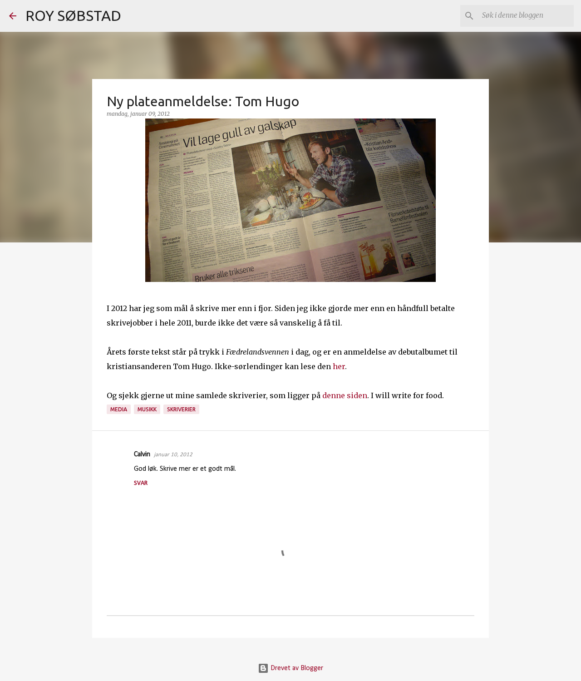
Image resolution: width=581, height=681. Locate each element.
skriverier (181, 409)
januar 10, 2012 (173, 455)
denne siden (344, 395)
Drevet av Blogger (296, 668)
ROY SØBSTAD (73, 15)
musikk (147, 409)
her (339, 366)
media (118, 409)
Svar (141, 483)
